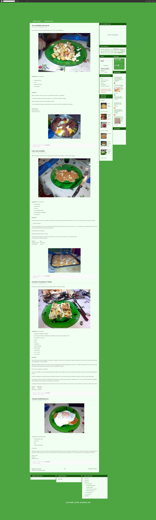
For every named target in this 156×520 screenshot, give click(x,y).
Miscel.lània (107, 51)
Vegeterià (42, 394)
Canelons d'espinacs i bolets (42, 282)
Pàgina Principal (36, 21)
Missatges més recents (36, 468)
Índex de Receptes (49, 21)
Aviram (106, 49)
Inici (64, 468)
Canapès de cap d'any (122, 120)
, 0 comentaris (47, 461)
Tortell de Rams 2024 (122, 88)
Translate (106, 72)
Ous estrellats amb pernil (40, 25)
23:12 (43, 392)
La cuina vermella (118, 77)
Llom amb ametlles (38, 151)
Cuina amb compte (118, 96)
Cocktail (112, 49)
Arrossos (103, 49)
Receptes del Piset (78, 7)
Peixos (115, 51)
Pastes (111, 51)
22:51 (43, 461)
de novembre (88, 492)
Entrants (38, 146)
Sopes (108, 52)
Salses (105, 52)
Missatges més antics (92, 468)
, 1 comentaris (47, 392)
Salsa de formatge (104, 111)
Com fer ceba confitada (109, 105)
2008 (86, 495)
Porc (38, 277)
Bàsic (109, 49)
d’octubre (88, 494)
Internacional (122, 49)
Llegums (102, 51)
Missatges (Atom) (41, 470)
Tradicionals (111, 52)
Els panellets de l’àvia (118, 98)
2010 (86, 480)
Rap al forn (109, 133)
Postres (122, 51)
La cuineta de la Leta (118, 116)
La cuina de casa (117, 102)
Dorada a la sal (103, 157)
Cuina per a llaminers (118, 85)
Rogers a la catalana (104, 130)
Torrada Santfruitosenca (40, 399)
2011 (86, 478)
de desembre (88, 483)
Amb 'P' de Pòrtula (118, 109)
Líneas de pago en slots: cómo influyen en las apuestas (118, 79)
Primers (38, 394)
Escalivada (103, 100)
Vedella (115, 52)
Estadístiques (106, 65)
